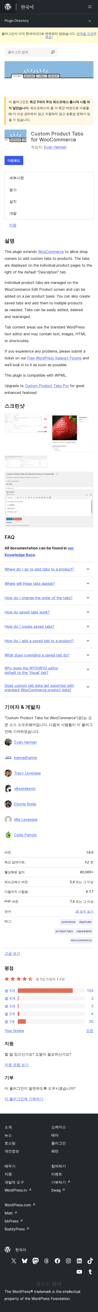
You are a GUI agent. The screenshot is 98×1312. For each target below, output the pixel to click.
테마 (55, 1135)
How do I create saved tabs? (29, 626)
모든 (89, 1030)
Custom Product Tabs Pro (47, 385)
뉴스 (8, 1135)
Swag (58, 1190)
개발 (13, 213)
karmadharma (25, 757)
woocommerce (81, 940)
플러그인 (58, 1143)
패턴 (55, 1151)
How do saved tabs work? (27, 612)
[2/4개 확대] (87, 419)
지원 (12, 225)
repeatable (84, 931)
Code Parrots (25, 835)
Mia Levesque (25, 819)
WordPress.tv (18, 1190)
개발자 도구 (14, 1182)
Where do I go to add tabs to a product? (39, 569)
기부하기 (60, 1182)
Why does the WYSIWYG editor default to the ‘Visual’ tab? (31, 670)
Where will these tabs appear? (30, 583)
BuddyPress (17, 1229)
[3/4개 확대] (41, 461)
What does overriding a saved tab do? (37, 655)
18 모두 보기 (84, 911)
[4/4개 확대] (87, 478)
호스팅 (10, 1143)
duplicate (85, 922)
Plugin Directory (17, 21)
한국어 (20, 1249)
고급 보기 (12, 953)
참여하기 (58, 1166)
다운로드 (14, 160)
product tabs (64, 931)
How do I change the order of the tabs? (38, 598)
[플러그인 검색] (52, 52)
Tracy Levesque (27, 773)
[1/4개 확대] (41, 419)
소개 (8, 1127)
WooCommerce (51, 251)
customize (68, 922)
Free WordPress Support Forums (54, 358)
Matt (11, 1213)
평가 (13, 190)
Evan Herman (55, 147)
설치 (13, 201)
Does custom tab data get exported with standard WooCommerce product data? (39, 688)
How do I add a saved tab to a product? (39, 641)
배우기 (10, 1166)
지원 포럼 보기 (17, 1064)
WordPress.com (20, 1205)
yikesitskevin (25, 788)
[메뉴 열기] (90, 7)
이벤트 (56, 1174)
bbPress (14, 1221)
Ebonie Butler (25, 804)
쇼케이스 (58, 1127)
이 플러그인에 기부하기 (24, 1099)
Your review (14, 1030)
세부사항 (16, 177)
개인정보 (12, 1151)
